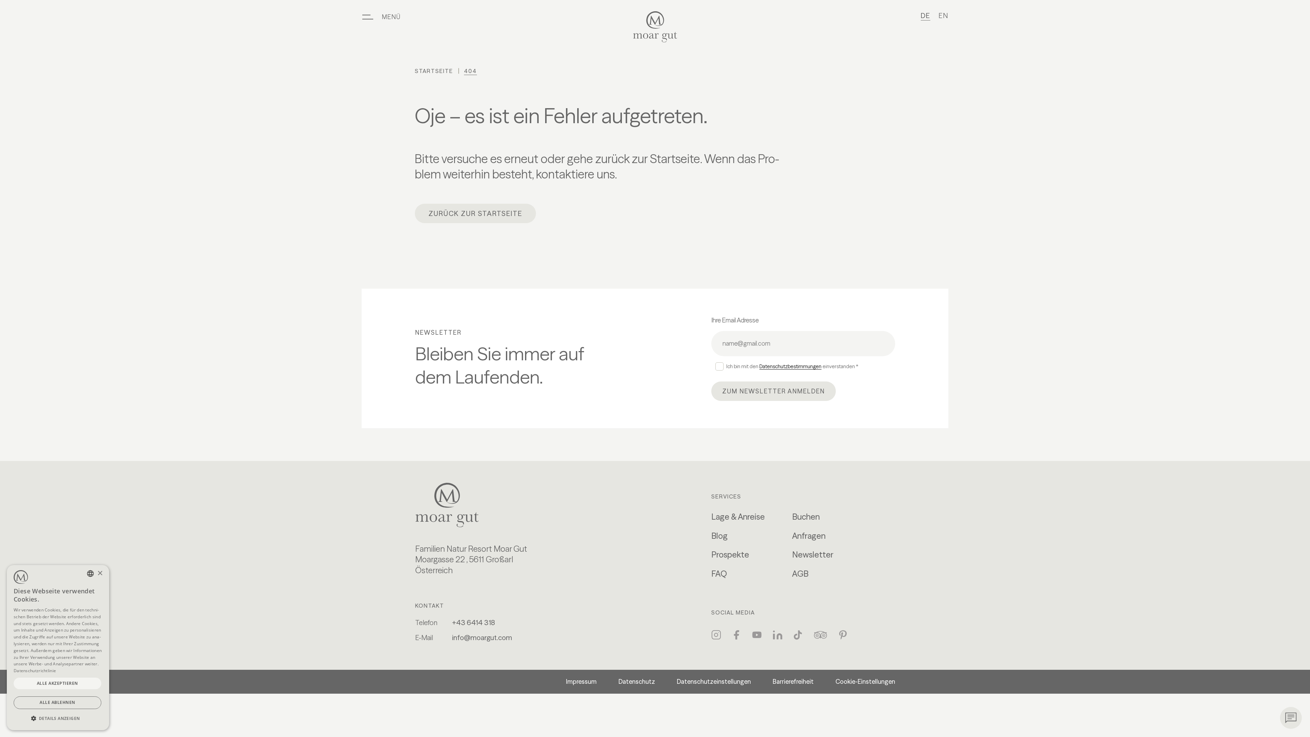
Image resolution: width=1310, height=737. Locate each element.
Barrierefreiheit (793, 681)
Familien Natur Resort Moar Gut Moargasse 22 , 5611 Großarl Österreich (471, 560)
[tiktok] (798, 635)
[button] (58, 718)
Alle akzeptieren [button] (57, 683)
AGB (800, 574)
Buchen (806, 517)
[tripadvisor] (820, 634)
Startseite (434, 71)
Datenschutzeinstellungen (714, 681)
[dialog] (58, 647)
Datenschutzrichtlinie (35, 671)
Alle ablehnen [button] (57, 702)
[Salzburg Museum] (471, 505)
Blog (719, 536)
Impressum (581, 681)
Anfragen (809, 536)
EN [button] (943, 15)
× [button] (99, 573)
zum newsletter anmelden (773, 391)
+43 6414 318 (473, 622)
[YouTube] (757, 635)
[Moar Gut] (655, 26)
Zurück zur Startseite (475, 213)
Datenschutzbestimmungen (790, 366)
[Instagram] (716, 635)
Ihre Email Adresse (735, 320)
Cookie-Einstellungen (865, 681)
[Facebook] (736, 635)
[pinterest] (843, 635)
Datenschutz (636, 681)
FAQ (719, 574)
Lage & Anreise (738, 517)
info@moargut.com (482, 637)
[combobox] (90, 573)
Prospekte (730, 555)
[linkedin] (777, 635)
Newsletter (812, 555)
